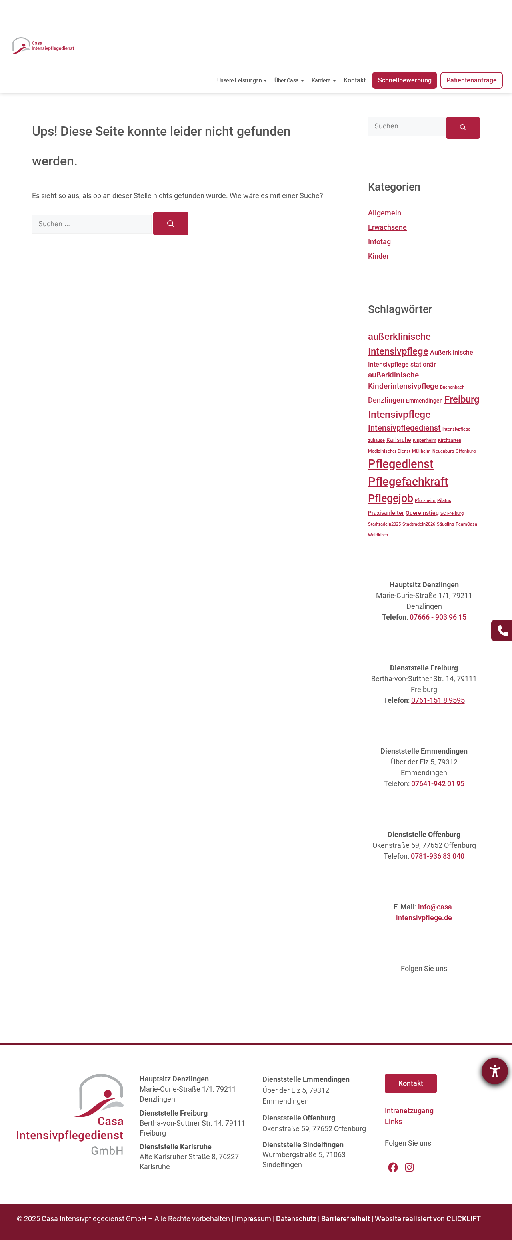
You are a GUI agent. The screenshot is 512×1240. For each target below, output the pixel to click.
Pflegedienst (401, 464)
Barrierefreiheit (345, 1218)
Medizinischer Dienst (389, 451)
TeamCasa (466, 524)
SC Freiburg (452, 513)
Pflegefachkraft (408, 481)
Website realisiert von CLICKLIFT (428, 1218)
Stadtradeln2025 (384, 524)
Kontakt (355, 80)
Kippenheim (424, 440)
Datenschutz (296, 1218)
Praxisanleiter (386, 513)
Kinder (378, 256)
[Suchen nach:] (92, 223)
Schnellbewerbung (405, 80)
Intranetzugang (409, 1110)
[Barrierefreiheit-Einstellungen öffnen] (495, 1071)
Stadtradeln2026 (418, 524)
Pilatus (444, 500)
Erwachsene (387, 227)
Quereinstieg (422, 513)
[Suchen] (170, 223)
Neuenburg (443, 451)
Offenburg (466, 451)
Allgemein (384, 213)
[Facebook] (393, 1167)
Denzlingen (386, 400)
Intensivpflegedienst (404, 428)
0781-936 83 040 (437, 856)
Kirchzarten (449, 440)
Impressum (253, 1218)
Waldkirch (378, 535)
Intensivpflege (399, 414)
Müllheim (421, 451)
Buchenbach (452, 387)
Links (393, 1121)
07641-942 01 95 (437, 783)
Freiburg (462, 399)
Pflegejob (390, 498)
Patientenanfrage (471, 80)
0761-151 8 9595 (438, 700)
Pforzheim (425, 500)
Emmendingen (424, 400)
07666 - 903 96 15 (438, 617)
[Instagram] (409, 1167)
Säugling (445, 524)
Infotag (379, 241)
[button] (17, 1222)
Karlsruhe (398, 440)
